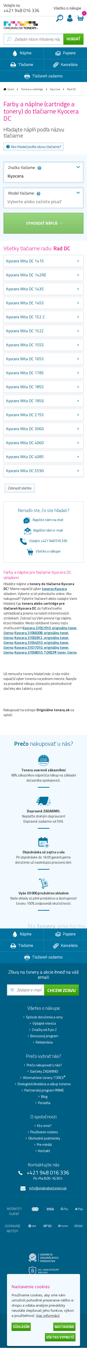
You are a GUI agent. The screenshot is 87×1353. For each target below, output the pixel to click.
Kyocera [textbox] (15, 175)
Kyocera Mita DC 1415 (25, 261)
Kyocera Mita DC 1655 (25, 359)
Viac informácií (48, 1315)
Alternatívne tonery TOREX (44, 1077)
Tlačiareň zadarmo (47, 76)
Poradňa (44, 1103)
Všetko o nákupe (67, 8)
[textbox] (43, 202)
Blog (44, 1096)
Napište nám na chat (48, 519)
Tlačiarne (25, 65)
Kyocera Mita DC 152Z (25, 331)
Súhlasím (21, 1326)
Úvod (10, 89)
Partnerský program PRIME (44, 1090)
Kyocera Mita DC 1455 (25, 303)
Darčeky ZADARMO (44, 1071)
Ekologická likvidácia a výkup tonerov (44, 1084)
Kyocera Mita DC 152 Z (25, 317)
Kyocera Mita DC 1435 (25, 289)
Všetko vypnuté (60, 1337)
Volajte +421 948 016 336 (48, 540)
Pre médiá (44, 1144)
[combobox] (43, 171)
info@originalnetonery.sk (48, 1188)
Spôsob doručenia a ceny (44, 1017)
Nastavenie (64, 1326)
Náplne (25, 53)
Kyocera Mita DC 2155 (25, 415)
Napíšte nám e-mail (48, 530)
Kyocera (55, 89)
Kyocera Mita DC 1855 (25, 387)
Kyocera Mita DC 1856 (25, 401)
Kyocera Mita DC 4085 (25, 457)
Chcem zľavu (61, 990)
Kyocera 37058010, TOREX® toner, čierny (45, 652)
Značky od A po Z (44, 1029)
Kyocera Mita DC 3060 (25, 429)
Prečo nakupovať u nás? (44, 1065)
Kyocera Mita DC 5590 (25, 471)
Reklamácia (44, 1042)
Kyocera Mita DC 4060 (25, 443)
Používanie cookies (44, 1132)
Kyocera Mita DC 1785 (25, 373)
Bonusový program (44, 1036)
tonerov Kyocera (54, 588)
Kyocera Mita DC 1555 (25, 345)
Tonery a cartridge (32, 89)
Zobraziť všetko (20, 488)
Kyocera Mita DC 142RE (26, 275)
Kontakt (44, 1151)
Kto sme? (44, 1125)
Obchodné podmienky (44, 1138)
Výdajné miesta (44, 1023)
